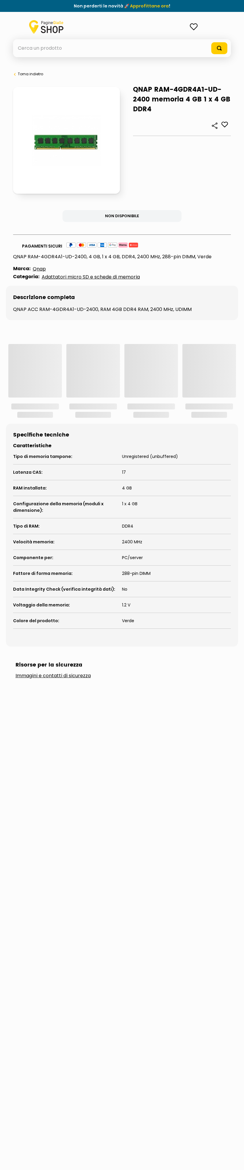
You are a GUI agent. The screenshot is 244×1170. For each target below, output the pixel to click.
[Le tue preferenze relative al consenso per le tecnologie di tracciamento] (233, 1159)
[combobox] (122, 48)
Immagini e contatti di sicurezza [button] (53, 675)
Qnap (39, 268)
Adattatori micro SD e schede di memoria (91, 276)
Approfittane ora (149, 6)
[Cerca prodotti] (219, 48)
